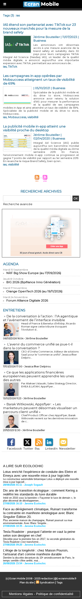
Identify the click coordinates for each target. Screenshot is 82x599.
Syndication (47, 582)
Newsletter (67, 448)
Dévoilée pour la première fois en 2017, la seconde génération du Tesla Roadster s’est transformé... (39, 540)
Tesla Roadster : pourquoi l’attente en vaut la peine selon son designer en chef (39, 533)
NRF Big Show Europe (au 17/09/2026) (33, 273)
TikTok (12, 66)
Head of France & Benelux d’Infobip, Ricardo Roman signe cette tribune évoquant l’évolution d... (48, 326)
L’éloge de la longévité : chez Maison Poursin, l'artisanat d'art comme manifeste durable (35, 552)
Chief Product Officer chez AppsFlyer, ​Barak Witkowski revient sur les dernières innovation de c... (49, 418)
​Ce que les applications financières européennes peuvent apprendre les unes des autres (38, 376)
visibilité (33, 117)
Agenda (10, 264)
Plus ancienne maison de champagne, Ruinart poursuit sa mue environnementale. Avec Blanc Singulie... (37, 522)
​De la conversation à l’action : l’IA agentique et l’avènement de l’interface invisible (40, 318)
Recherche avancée (17, 204)
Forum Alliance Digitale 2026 (27, 300)
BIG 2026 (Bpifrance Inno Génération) (33, 282)
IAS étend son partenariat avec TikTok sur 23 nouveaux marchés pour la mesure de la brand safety (39, 28)
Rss (37, 448)
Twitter (28, 448)
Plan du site (27, 582)
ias (5, 66)
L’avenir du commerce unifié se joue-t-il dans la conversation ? (38, 346)
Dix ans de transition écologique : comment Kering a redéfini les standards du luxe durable (40, 492)
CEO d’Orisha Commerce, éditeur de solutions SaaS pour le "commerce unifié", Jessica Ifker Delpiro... (50, 354)
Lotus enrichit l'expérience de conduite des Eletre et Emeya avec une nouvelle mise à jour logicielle (40, 473)
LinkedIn (51, 448)
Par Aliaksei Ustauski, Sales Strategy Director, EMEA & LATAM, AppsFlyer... (49, 385)
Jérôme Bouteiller (46, 37)
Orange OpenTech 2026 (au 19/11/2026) (34, 291)
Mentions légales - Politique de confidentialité (41, 594)
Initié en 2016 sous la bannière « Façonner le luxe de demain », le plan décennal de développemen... (39, 499)
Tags (59, 582)
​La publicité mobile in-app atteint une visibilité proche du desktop (34, 128)
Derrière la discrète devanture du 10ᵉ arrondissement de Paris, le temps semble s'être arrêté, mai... (38, 559)
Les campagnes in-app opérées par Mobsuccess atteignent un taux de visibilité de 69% (39, 79)
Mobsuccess (17, 117)
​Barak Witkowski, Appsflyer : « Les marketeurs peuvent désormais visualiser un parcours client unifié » (40, 408)
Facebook (14, 448)
